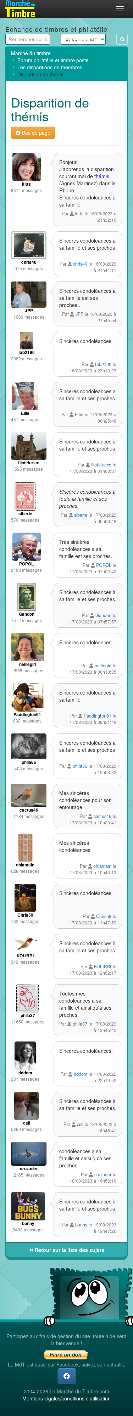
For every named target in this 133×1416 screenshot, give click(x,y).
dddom (80, 1074)
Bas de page (35, 132)
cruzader (102, 1174)
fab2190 (103, 364)
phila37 (80, 1024)
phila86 (80, 766)
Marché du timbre (31, 53)
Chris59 (103, 916)
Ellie (79, 414)
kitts (79, 213)
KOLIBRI (102, 966)
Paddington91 (97, 716)
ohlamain (102, 866)
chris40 (80, 264)
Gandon (103, 615)
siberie (80, 515)
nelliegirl (103, 665)
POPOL (103, 565)
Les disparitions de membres (49, 67)
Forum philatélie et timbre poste (53, 60)
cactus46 (102, 816)
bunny (81, 1224)
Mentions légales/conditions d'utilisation (66, 1398)
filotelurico (101, 465)
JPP (79, 314)
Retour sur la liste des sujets (68, 1249)
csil (80, 1124)
